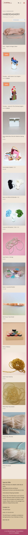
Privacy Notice (19, 531)
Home (4, 11)
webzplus (17, 533)
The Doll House (11, 531)
